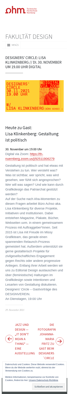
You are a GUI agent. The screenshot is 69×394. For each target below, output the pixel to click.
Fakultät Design (29, 36)
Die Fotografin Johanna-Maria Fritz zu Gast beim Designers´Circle (46, 331)
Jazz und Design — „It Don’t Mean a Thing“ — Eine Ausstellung (24, 329)
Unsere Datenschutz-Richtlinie (25, 380)
